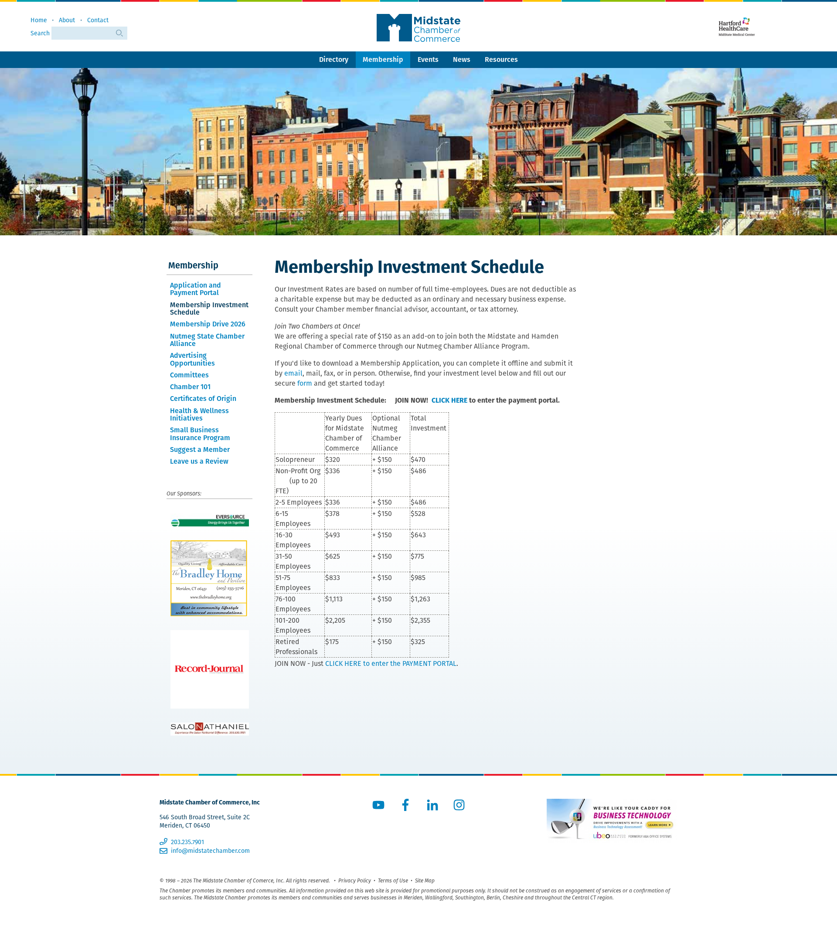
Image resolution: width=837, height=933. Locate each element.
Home (39, 20)
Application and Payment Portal (195, 289)
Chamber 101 (190, 387)
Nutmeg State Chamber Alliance (207, 340)
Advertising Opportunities (192, 359)
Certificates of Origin (203, 399)
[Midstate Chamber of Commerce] (418, 28)
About (67, 20)
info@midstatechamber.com (210, 850)
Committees (189, 375)
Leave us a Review (199, 461)
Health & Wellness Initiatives (199, 415)
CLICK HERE (449, 400)
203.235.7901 (187, 842)
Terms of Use (393, 880)
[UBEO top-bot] (612, 821)
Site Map (425, 880)
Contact (98, 20)
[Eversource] (209, 519)
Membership (383, 59)
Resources (501, 59)
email (293, 373)
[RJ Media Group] (209, 669)
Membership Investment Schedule (209, 309)
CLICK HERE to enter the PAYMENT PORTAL (390, 663)
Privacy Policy (354, 880)
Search (41, 33)
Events (428, 59)
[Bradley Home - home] (209, 578)
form (304, 383)
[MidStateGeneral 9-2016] (736, 26)
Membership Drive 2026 (207, 324)
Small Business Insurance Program (200, 434)
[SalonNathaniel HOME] (209, 729)
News (461, 59)
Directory (333, 59)
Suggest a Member (200, 449)
